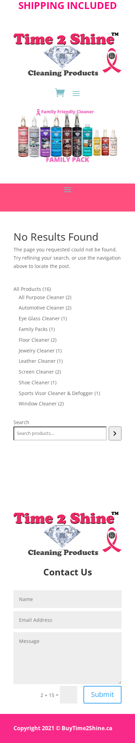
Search (21, 422)
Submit (102, 694)
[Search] (115, 433)
